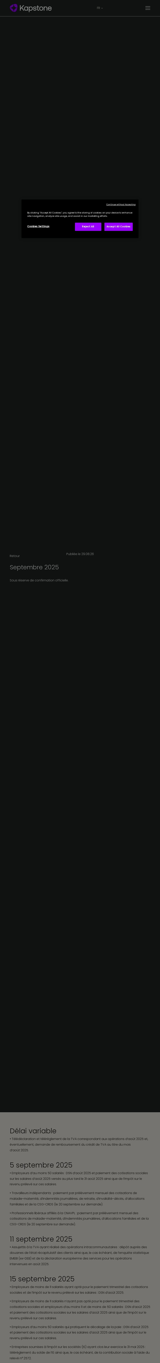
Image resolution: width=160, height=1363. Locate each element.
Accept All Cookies (119, 226)
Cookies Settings (38, 226)
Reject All (88, 226)
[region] (80, 218)
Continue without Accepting (121, 204)
